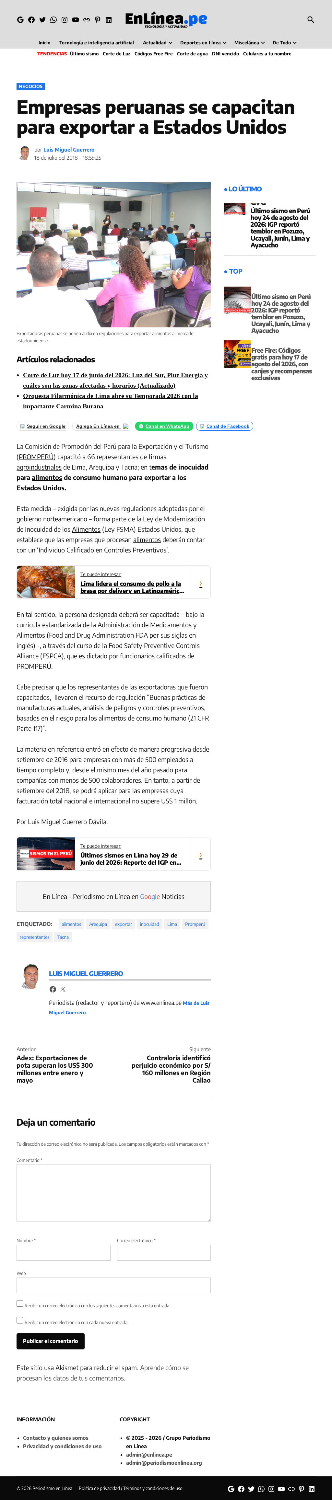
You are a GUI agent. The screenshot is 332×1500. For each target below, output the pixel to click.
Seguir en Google (46, 426)
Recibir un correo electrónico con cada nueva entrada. (76, 1322)
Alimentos (86, 529)
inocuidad (149, 924)
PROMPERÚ (36, 456)
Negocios (30, 86)
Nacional (259, 204)
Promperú (195, 924)
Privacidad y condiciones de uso (62, 1446)
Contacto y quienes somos (56, 1438)
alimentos (47, 477)
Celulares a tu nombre (267, 53)
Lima (172, 924)
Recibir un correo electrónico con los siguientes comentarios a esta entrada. (97, 1305)
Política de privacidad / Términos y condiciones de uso (131, 1488)
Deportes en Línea (200, 42)
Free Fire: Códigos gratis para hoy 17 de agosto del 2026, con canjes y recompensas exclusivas (281, 363)
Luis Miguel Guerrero (69, 149)
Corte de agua (192, 53)
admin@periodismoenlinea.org (164, 1463)
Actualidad (155, 42)
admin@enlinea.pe (149, 1454)
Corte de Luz (116, 53)
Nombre (26, 1240)
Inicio (44, 42)
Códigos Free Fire (154, 53)
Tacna (63, 937)
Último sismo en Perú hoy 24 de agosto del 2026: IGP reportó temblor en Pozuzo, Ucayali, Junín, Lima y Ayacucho (280, 228)
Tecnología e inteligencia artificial (96, 42)
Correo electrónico (136, 1240)
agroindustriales (39, 467)
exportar (123, 924)
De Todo (282, 42)
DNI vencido (225, 53)
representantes (34, 937)
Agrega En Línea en (98, 426)
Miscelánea (246, 42)
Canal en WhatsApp (167, 426)
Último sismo (84, 53)
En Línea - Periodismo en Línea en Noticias (113, 896)
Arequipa (98, 924)
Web (21, 1273)
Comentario (29, 1160)
